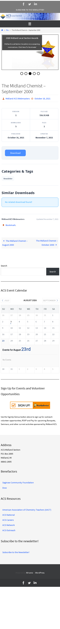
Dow (4, 487)
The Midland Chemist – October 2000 (47, 242)
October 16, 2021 (42, 98)
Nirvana (29, 572)
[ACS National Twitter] (29, 4)
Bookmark (11, 225)
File (7, 30)
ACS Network (8, 524)
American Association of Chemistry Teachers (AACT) (26, 509)
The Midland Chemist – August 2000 (15, 243)
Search (4, 265)
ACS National (8, 514)
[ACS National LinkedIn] (35, 4)
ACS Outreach (8, 529)
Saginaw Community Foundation (18, 481)
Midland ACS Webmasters (18, 98)
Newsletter (8, 178)
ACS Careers (8, 519)
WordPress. (40, 572)
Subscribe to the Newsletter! (30, 10)
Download (15, 152)
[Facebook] (23, 4)
